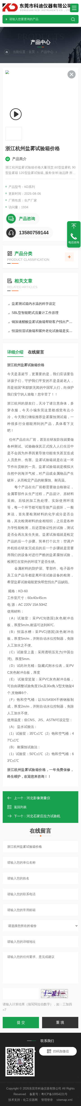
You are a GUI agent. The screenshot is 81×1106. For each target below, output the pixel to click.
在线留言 (36, 352)
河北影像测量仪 (38, 798)
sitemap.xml (64, 1099)
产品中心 (47, 52)
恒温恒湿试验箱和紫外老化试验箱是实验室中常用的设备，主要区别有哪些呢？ (43, 331)
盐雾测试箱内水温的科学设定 (34, 304)
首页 (32, 52)
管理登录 (47, 1099)
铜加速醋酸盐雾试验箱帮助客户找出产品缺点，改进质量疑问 (43, 322)
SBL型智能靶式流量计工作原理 (35, 313)
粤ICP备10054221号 (54, 1094)
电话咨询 (73, 242)
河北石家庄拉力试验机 (43, 816)
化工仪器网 (30, 1099)
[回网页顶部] (74, 226)
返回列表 (20, 807)
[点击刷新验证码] (54, 993)
